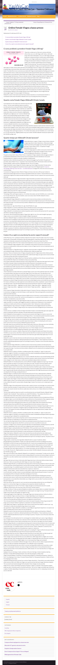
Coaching (7, 628)
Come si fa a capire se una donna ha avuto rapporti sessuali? (19, 44)
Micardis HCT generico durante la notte (15, 645)
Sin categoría (15, 29)
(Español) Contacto (31, 16)
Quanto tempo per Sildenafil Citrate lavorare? (16, 41)
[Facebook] (11, 1)
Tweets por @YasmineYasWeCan (13, 611)
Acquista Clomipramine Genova (13, 648)
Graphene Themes (12, 663)
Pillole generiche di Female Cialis (13, 654)
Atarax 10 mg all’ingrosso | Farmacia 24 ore (42, 22)
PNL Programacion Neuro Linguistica (13, 630)
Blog (38, 16)
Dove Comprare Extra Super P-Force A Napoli (17, 651)
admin (10, 29)
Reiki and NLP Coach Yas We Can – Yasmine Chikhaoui (29, 9)
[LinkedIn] (8, 1)
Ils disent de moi (22, 16)
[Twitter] (6, 1)
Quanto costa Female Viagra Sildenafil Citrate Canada (18, 39)
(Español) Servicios (12, 16)
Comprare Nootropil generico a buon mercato (17, 642)
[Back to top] (55, 662)
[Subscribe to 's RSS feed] (4, 1)
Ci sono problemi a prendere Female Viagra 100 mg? (17, 37)
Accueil (5, 16)
